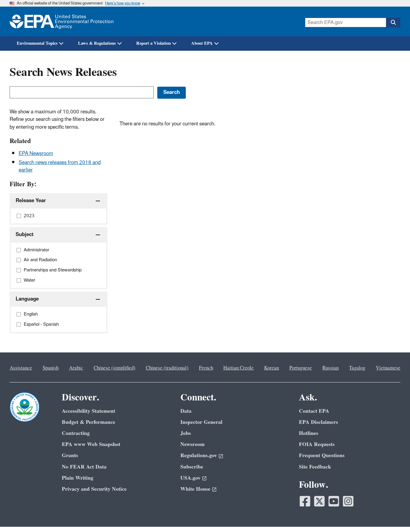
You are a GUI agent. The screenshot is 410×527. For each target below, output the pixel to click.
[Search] (393, 22)
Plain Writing (77, 478)
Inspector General (201, 422)
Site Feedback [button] (315, 467)
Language (27, 299)
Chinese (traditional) (167, 368)
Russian (330, 368)
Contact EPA (314, 411)
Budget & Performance (88, 422)
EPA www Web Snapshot (91, 444)
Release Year (31, 200)
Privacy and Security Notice (94, 489)
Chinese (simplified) (114, 368)
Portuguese (300, 368)
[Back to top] (393, 510)
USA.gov (190, 478)
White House (195, 489)
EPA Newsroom (36, 153)
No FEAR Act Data (84, 467)
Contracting (76, 433)
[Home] (61, 21)
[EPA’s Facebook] (305, 501)
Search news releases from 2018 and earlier (60, 166)
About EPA (202, 43)
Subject (25, 234)
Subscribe (191, 467)
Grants (70, 455)
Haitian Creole (238, 368)
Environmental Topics (37, 43)
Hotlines (308, 433)
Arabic (76, 368)
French (206, 368)
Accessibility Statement (88, 411)
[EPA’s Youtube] (334, 501)
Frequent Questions (322, 455)
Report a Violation (153, 43)
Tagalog (357, 368)
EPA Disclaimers (318, 422)
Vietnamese (388, 368)
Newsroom (192, 444)
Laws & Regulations (97, 43)
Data (185, 411)
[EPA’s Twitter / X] (319, 501)
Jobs (185, 433)
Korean (271, 368)
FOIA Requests (317, 444)
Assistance (21, 368)
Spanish (51, 368)
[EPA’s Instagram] (348, 501)
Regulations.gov (198, 455)
